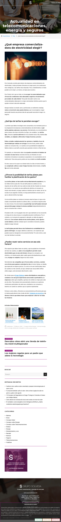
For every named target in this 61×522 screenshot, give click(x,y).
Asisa (7, 418)
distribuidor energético (19, 328)
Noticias (8, 435)
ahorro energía (8, 328)
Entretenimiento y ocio (12, 431)
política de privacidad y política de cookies (20, 515)
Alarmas (8, 415)
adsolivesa (10, 326)
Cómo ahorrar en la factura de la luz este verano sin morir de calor (24, 399)
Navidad (8, 433)
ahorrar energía (41, 326)
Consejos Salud (10, 420)
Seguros (8, 438)
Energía (8, 429)
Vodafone (9, 442)
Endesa (8, 426)
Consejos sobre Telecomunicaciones (16, 424)
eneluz (27, 328)
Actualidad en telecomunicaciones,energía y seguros (25, 26)
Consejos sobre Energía (30, 326)
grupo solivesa (33, 328)
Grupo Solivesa (19, 275)
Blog (14, 36)
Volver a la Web (56, 3)
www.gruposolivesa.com (30, 493)
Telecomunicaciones (12, 440)
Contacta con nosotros (36, 293)
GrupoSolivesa (6, 36)
